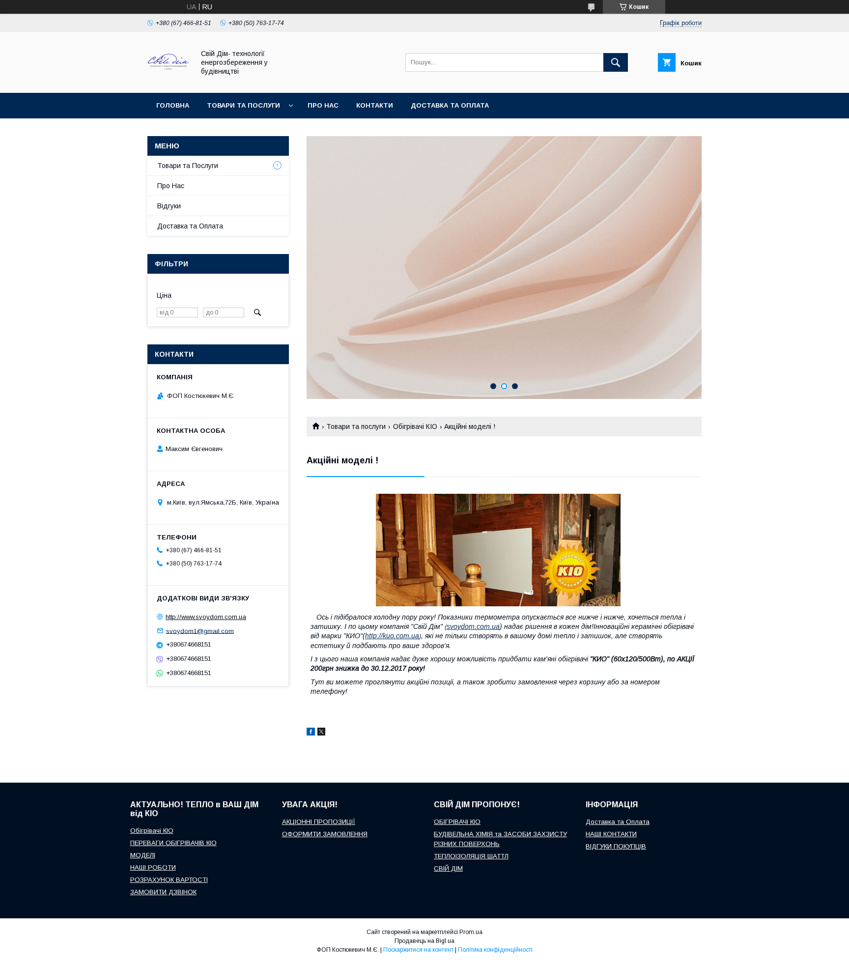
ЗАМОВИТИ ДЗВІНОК (163, 892)
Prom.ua (470, 932)
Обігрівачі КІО (415, 426)
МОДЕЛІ (142, 855)
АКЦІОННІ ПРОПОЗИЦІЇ (318, 821)
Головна (172, 105)
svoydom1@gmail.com (200, 630)
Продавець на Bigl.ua (424, 940)
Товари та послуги (243, 105)
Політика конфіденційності (495, 949)
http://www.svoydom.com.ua (206, 617)
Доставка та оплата (450, 105)
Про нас (323, 105)
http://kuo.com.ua (392, 636)
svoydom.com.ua (473, 626)
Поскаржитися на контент (418, 949)
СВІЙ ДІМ (448, 868)
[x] (321, 733)
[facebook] (311, 733)
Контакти (374, 105)
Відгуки (169, 206)
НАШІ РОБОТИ (153, 867)
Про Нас (170, 186)
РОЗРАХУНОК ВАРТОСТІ (169, 879)
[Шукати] (615, 62)
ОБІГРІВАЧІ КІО (457, 821)
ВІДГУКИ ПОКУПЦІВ (616, 846)
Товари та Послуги (187, 166)
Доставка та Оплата (190, 226)
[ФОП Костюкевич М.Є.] (168, 80)
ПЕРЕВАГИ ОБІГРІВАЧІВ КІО (173, 843)
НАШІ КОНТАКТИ (611, 834)
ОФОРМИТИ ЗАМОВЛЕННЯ (325, 834)
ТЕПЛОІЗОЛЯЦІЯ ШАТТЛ (471, 856)
